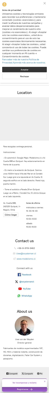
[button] (44, 3)
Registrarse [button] (23, 389)
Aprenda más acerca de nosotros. (29, 62)
